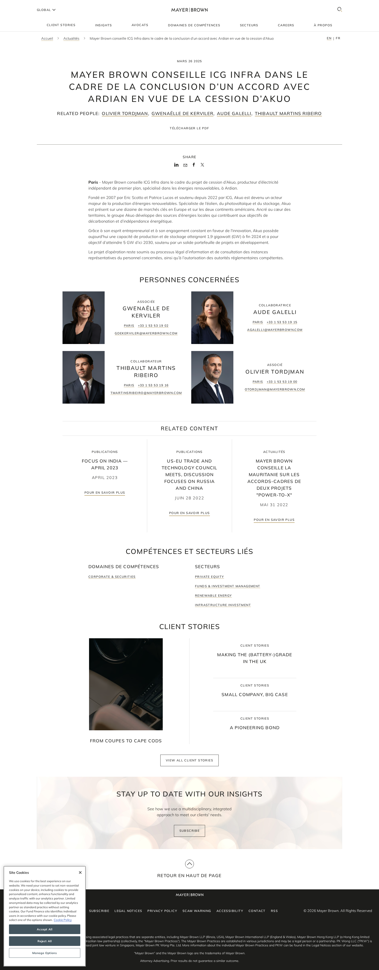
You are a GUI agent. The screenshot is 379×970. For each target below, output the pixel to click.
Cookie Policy (63, 920)
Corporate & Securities (112, 577)
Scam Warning (196, 911)
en (329, 38)
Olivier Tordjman (125, 113)
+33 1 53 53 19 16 (153, 385)
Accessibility (229, 911)
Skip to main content (21, 3)
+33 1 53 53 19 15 (282, 322)
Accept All (44, 929)
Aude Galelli (234, 113)
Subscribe (189, 831)
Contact (257, 911)
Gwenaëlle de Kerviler (182, 113)
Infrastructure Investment (223, 605)
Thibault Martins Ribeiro (288, 113)
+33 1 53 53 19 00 (282, 382)
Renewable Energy (213, 596)
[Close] (80, 872)
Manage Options (44, 953)
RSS (274, 911)
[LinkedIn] (176, 166)
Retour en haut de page (189, 875)
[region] (45, 916)
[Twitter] (202, 166)
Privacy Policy (162, 911)
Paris (129, 326)
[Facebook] (193, 166)
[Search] (339, 9)
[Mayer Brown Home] (189, 9)
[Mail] (185, 165)
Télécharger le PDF (189, 128)
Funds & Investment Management (227, 586)
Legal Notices (128, 911)
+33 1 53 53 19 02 (153, 326)
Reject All (45, 941)
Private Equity (209, 577)
